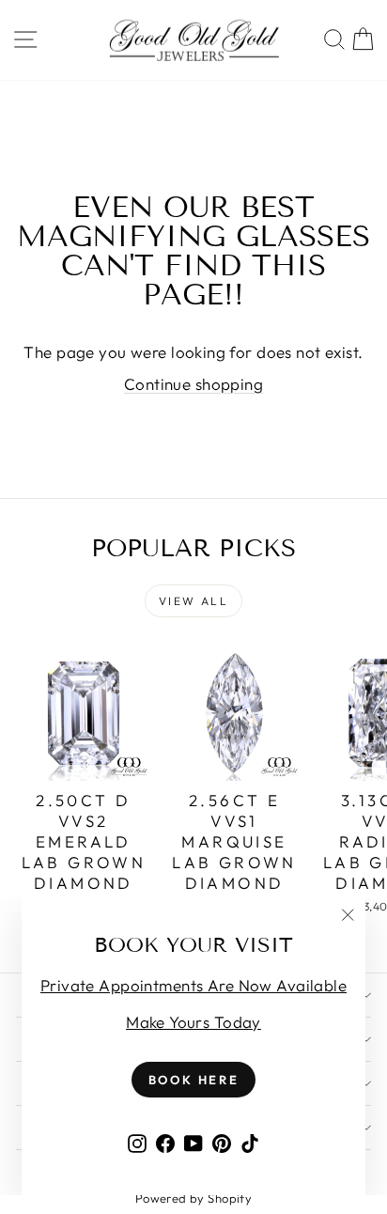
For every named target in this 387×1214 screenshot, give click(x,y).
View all (193, 601)
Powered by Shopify (194, 1198)
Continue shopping (193, 384)
